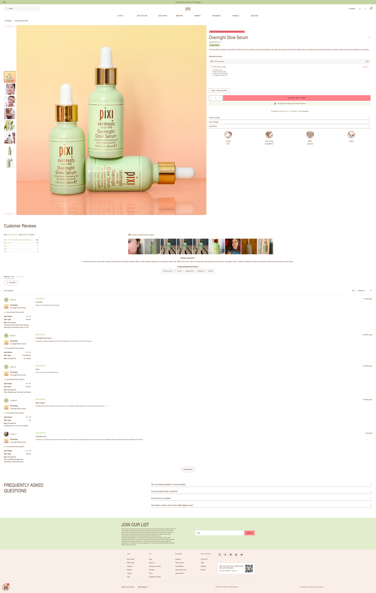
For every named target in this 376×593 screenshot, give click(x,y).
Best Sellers (142, 16)
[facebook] (231, 555)
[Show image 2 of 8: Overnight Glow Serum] (9, 89)
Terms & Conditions (319, 587)
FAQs (202, 563)
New (120, 16)
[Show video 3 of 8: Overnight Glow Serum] (9, 101)
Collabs (129, 573)
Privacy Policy (310, 587)
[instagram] (220, 555)
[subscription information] (221, 56)
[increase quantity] (220, 98)
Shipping (203, 566)
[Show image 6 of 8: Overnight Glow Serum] (9, 138)
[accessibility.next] (373, 2)
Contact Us (204, 559)
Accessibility (303, 587)
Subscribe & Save (180, 570)
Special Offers (179, 573)
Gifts (128, 577)
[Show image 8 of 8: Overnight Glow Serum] (9, 162)
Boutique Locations (155, 566)
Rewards (352, 8)
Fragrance (216, 16)
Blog (150, 559)
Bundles (235, 16)
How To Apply (213, 122)
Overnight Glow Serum (21, 21)
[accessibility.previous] (2, 2)
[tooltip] (195, 258)
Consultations (179, 566)
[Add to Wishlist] (369, 37)
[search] (6, 8)
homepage (8, 21)
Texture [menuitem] (179, 271)
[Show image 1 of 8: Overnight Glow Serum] (9, 77)
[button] (21, 240)
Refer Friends (179, 563)
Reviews (151, 570)
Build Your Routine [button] (219, 91)
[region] (201, 246)
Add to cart (297, 98)
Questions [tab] (20, 277)
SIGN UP (249, 533)
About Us (152, 563)
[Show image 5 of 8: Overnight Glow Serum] (9, 126)
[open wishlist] (365, 9)
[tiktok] (225, 555)
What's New (130, 563)
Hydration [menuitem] (200, 271)
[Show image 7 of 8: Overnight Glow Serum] (9, 150)
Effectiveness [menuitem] (168, 271)
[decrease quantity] (212, 98)
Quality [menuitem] (210, 271)
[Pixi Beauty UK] (188, 8)
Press (151, 573)
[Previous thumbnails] (9, 26)
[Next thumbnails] (9, 214)
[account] (359, 9)
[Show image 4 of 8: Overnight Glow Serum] (9, 113)
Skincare (179, 16)
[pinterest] (236, 555)
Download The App (155, 577)
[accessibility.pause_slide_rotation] (4, 2)
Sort (353, 291)
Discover (254, 16)
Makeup (198, 16)
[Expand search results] (38, 8)
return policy (306, 111)
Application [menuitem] (190, 271)
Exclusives (162, 16)
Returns (203, 570)
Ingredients (213, 126)
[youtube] (242, 555)
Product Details (214, 118)
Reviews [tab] (9, 277)
